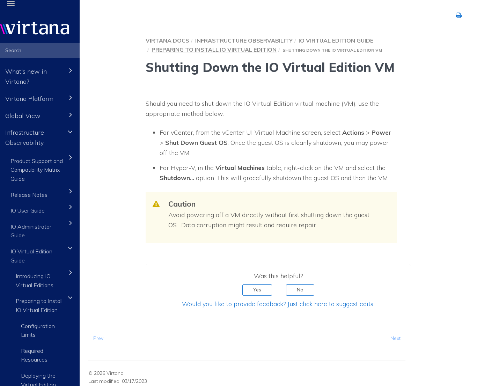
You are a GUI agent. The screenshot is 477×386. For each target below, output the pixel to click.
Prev (98, 338)
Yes (257, 290)
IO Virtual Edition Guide (31, 256)
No (300, 290)
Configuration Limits (38, 330)
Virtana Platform (29, 99)
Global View (23, 116)
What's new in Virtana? (26, 76)
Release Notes (28, 194)
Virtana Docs (167, 40)
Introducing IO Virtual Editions (34, 281)
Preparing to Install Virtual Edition (214, 49)
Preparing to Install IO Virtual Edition (39, 305)
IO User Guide (27, 210)
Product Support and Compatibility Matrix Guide (36, 169)
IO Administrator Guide (30, 231)
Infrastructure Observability (24, 137)
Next (395, 338)
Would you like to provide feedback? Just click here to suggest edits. (278, 304)
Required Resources (34, 355)
